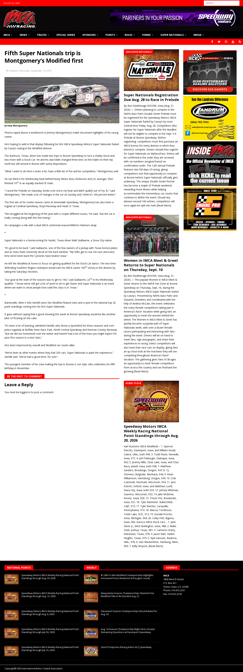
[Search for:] (221, 2)
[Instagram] (226, 42)
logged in (25, 392)
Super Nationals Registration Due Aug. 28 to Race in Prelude (151, 97)
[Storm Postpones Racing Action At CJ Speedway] (91, 651)
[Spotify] (240, 42)
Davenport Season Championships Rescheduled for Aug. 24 (129, 613)
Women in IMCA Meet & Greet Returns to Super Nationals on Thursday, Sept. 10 (151, 265)
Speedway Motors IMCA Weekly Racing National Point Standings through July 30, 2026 (50, 630)
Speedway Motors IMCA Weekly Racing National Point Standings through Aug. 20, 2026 (151, 433)
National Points (19, 567)
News (23, 35)
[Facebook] (212, 42)
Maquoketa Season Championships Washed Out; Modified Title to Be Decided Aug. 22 (127, 595)
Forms (146, 35)
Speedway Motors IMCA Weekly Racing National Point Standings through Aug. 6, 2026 (50, 613)
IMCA (7, 35)
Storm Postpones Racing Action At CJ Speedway (126, 647)
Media (198, 35)
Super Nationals (172, 35)
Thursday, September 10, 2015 (35, 70)
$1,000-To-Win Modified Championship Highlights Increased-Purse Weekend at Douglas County (127, 577)
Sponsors (89, 35)
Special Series (65, 35)
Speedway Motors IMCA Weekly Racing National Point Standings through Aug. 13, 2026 (50, 595)
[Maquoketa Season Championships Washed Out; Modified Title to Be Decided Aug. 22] (91, 597)
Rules (128, 35)
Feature (14, 70)
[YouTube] (233, 42)
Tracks (42, 35)
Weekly (91, 567)
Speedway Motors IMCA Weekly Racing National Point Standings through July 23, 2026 (50, 648)
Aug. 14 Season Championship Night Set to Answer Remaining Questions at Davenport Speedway (128, 630)
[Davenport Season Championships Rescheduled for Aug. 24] (91, 615)
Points (110, 35)
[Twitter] (219, 42)
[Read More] (164, 205)
